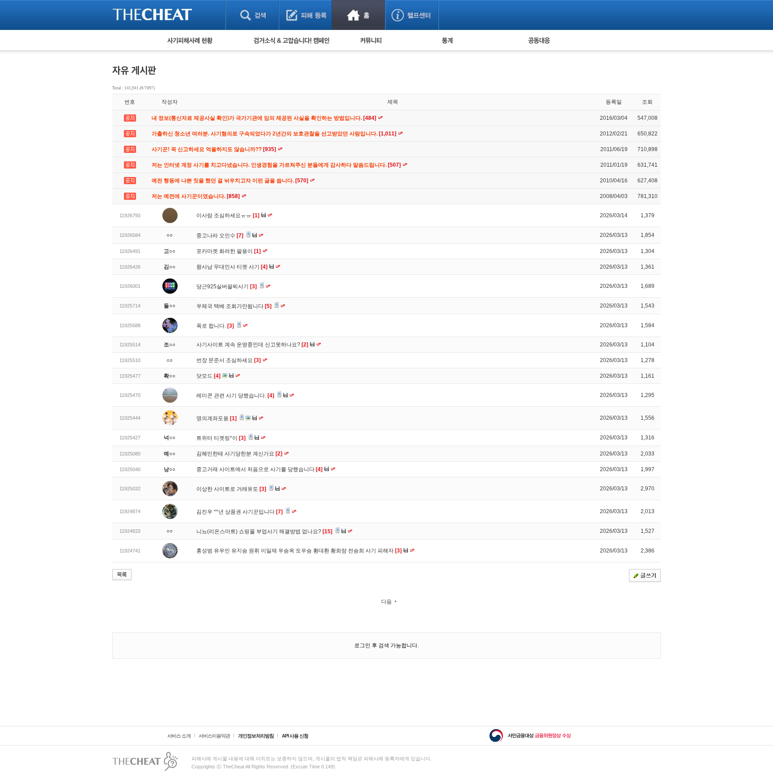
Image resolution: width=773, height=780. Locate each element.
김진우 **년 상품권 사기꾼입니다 (239, 512)
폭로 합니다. (215, 326)
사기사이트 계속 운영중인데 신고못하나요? (252, 345)
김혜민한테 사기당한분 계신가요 (239, 454)
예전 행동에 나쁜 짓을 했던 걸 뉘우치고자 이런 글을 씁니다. (231, 180)
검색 (252, 15)
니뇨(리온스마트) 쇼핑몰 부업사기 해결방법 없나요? (264, 531)
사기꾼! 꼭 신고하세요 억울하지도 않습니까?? (214, 149)
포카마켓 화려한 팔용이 (228, 251)
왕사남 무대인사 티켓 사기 (232, 267)
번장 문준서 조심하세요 (228, 360)
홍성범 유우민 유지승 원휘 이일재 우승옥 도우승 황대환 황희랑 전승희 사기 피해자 (299, 551)
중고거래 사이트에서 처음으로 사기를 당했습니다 (259, 469)
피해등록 (305, 15)
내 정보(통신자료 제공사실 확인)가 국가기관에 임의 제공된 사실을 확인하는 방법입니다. (265, 118)
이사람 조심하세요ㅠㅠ (227, 215)
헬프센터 (411, 15)
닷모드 (208, 376)
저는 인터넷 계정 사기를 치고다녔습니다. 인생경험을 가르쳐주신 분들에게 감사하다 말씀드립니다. (277, 165)
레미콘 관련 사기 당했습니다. (235, 395)
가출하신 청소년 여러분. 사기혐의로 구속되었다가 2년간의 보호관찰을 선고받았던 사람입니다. (275, 134)
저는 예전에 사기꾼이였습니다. (196, 196)
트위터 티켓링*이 (221, 438)
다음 (386, 602)
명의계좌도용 (216, 418)
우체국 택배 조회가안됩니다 (234, 306)
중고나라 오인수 (219, 235)
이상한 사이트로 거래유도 (231, 489)
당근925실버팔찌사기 (226, 286)
